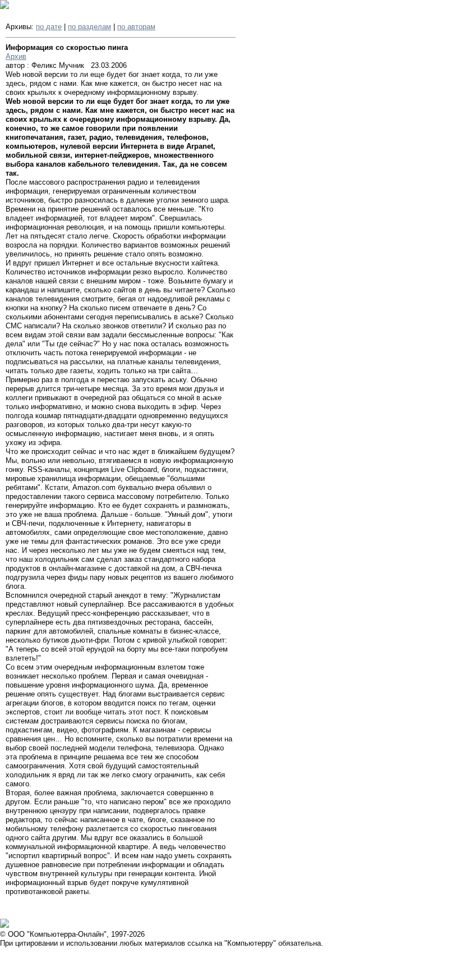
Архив (16, 56)
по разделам (89, 26)
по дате (49, 26)
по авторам (136, 26)
